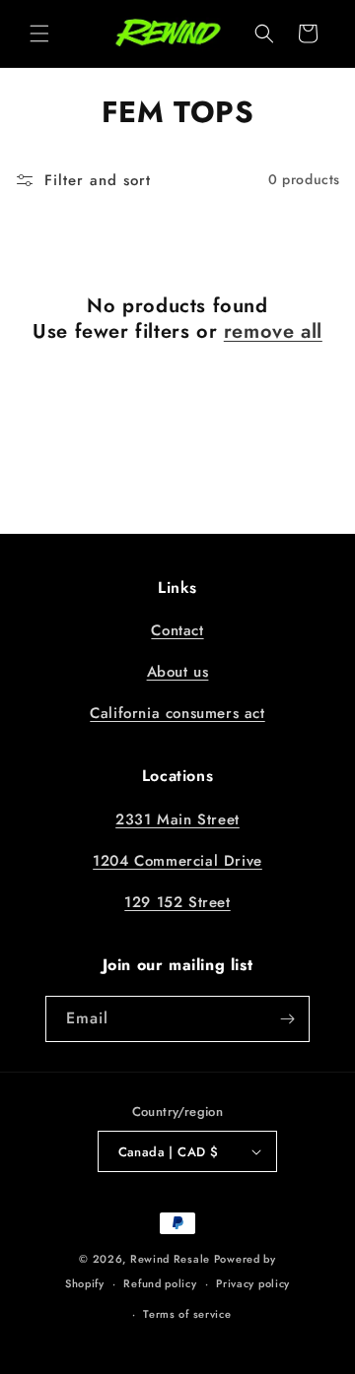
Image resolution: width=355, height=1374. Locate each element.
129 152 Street (177, 902)
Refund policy (159, 1283)
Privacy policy (253, 1283)
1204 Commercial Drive (177, 861)
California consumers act (177, 713)
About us (178, 672)
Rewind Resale (170, 1259)
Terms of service (187, 1314)
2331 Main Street (177, 819)
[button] (39, 33)
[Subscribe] (287, 1019)
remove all (273, 332)
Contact (177, 630)
